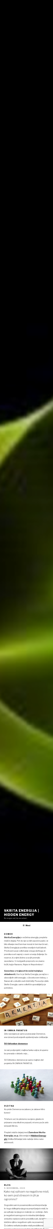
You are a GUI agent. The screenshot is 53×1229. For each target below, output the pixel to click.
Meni (28, 925)
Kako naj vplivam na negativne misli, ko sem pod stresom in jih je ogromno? (26, 1195)
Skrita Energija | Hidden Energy (21, 913)
